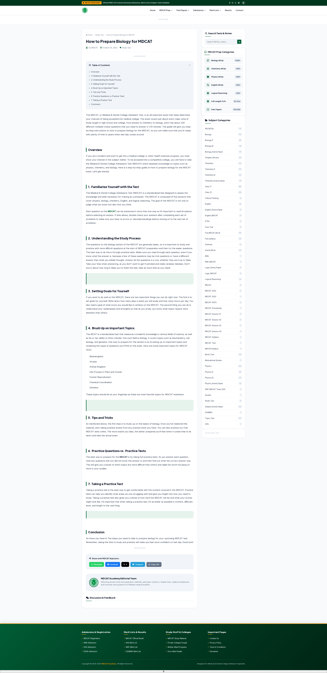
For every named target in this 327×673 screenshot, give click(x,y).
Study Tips (99, 35)
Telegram (139, 564)
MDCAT (112, 211)
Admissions (198, 10)
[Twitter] (235, 3)
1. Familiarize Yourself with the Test (105, 76)
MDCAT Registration (92, 638)
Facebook (114, 564)
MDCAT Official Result (135, 638)
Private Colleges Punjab (177, 643)
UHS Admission (90, 647)
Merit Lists (214, 10)
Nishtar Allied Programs (177, 647)
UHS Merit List (131, 643)
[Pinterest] (239, 3)
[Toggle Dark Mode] (243, 3)
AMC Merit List (131, 647)
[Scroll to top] (163, 671)
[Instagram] (232, 3)
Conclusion (95, 104)
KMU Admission (90, 643)
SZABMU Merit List (133, 651)
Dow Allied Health (175, 651)
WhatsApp (98, 564)
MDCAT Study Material (177, 638)
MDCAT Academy (109, 664)
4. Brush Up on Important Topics (104, 88)
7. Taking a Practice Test (101, 100)
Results (228, 10)
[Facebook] (229, 3)
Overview (95, 72)
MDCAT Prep (164, 10)
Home (152, 10)
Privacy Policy (215, 643)
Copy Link (155, 564)
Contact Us (214, 638)
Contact (239, 10)
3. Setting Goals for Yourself (102, 84)
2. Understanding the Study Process (106, 80)
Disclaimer (214, 651)
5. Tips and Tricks (98, 92)
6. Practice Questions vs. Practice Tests (107, 96)
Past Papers (182, 10)
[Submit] (239, 42)
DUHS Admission (90, 651)
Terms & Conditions (218, 647)
